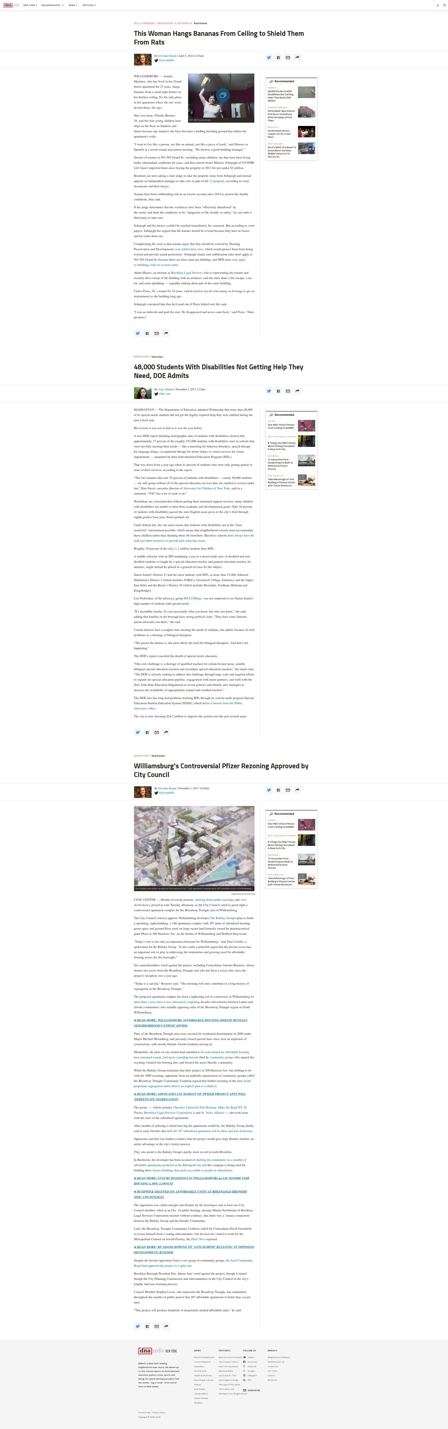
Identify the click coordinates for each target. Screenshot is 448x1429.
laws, (201, 249)
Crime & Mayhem (202, 1361)
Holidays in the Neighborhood (233, 1393)
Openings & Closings (228, 1380)
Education (157, 356)
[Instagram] (244, 1375)
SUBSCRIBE (254, 1390)
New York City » (276, 475)
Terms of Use (144, 1412)
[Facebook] (244, 1361)
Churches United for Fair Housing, (195, 1107)
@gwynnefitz (166, 60)
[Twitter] (244, 1357)
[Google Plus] (244, 1371)
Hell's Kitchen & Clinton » (282, 438)
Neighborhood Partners (279, 1357)
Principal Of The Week (229, 1384)
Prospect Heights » (278, 107)
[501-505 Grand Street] (221, 95)
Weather (198, 1402)
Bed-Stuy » (273, 127)
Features (88, 5)
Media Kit (272, 1380)
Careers (271, 1375)
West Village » (276, 144)
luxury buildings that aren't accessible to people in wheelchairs (192, 1170)
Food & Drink (200, 1371)
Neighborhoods (51, 5)
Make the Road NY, (230, 1107)
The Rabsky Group (222, 918)
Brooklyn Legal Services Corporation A (169, 1112)
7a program (217, 181)
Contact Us (273, 1366)
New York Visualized (228, 1366)
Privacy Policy (158, 1412)
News (72, 5)
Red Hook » (274, 456)
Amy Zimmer (165, 389)
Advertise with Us (276, 1361)
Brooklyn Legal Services (187, 272)
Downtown (142, 356)
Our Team (272, 1371)
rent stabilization (186, 249)
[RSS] (244, 1380)
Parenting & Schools (203, 1380)
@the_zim (164, 393)
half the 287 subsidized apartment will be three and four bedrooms (209, 1131)
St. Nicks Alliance (212, 1112)
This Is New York (226, 1389)
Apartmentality (226, 1371)
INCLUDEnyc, (193, 598)
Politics (197, 1384)
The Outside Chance (228, 1361)
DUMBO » (272, 421)
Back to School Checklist (230, 1357)
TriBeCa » (273, 87)
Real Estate (200, 23)
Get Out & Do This (227, 1375)
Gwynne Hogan (167, 55)
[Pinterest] (244, 1366)
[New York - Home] (12, 5)
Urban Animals (201, 1398)
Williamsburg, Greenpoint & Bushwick (163, 23)
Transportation (201, 1393)
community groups (221, 1057)
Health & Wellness (203, 1375)
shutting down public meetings (214, 899)
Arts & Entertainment (204, 1357)
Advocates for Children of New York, (207, 488)
